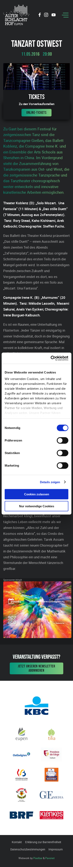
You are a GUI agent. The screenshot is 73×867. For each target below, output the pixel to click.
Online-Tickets (36, 113)
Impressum (55, 849)
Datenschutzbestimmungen (27, 849)
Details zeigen (50, 482)
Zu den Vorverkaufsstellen (36, 104)
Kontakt (17, 842)
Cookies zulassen (36, 494)
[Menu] (65, 15)
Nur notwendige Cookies (36, 506)
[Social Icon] (40, 15)
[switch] (62, 440)
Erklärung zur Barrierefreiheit (43, 842)
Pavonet (50, 858)
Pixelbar (37, 858)
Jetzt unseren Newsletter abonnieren (36, 668)
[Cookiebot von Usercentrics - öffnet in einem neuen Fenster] (51, 358)
